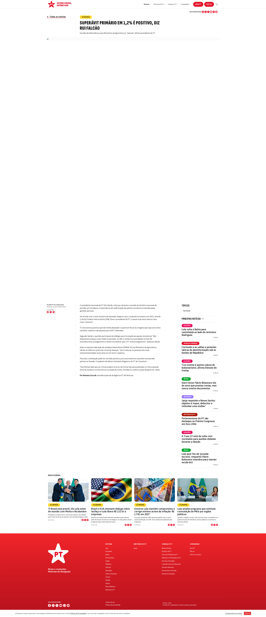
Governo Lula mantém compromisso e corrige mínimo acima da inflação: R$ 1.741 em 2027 (154, 511)
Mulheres (187, 397)
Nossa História (166, 548)
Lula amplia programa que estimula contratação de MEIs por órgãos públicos (196, 511)
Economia (54, 505)
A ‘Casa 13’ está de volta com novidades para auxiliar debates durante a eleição (199, 439)
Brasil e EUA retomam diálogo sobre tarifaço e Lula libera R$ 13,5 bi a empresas (110, 511)
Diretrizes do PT (140, 544)
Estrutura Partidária (168, 561)
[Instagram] (205, 12)
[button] (147, 4)
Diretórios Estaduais (168, 574)
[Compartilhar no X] (85, 520)
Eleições (187, 325)
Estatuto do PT (167, 551)
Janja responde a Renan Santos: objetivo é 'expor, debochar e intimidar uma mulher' (198, 403)
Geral (135, 548)
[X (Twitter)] (208, 12)
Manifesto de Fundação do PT (171, 558)
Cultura (107, 577)
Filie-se (209, 4)
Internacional (109, 558)
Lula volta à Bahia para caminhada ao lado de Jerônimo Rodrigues (199, 332)
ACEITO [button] (247, 613)
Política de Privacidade (78, 613)
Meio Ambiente (110, 586)
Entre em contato (195, 554)
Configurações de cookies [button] (233, 613)
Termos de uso (110, 602)
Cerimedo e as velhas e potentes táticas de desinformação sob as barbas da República (199, 350)
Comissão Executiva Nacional (171, 564)
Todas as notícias (56, 16)
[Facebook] (203, 12)
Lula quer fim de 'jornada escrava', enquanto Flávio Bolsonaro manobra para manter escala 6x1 (199, 458)
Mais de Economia (54, 475)
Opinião (107, 580)
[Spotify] (216, 12)
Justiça (107, 583)
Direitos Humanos (111, 574)
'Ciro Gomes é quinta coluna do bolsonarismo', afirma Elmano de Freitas (199, 367)
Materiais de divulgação (59, 571)
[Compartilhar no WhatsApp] (54, 312)
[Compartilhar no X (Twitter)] (51, 312)
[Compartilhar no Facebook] (48, 312)
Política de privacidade (112, 605)
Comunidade (195, 544)
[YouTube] (211, 12)
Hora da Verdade (190, 343)
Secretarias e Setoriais (169, 570)
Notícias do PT (189, 414)
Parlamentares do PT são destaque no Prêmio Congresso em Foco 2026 (198, 421)
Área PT (198, 4)
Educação (108, 570)
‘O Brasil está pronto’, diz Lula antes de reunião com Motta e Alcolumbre (67, 510)
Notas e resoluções (57, 569)
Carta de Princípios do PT (170, 554)
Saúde (107, 561)
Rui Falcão (186, 311)
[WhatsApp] (214, 12)
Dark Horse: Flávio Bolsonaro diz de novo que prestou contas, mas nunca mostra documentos (199, 385)
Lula (106, 548)
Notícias (108, 544)
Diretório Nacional (168, 567)
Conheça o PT (167, 544)
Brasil (186, 379)
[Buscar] (217, 4)
